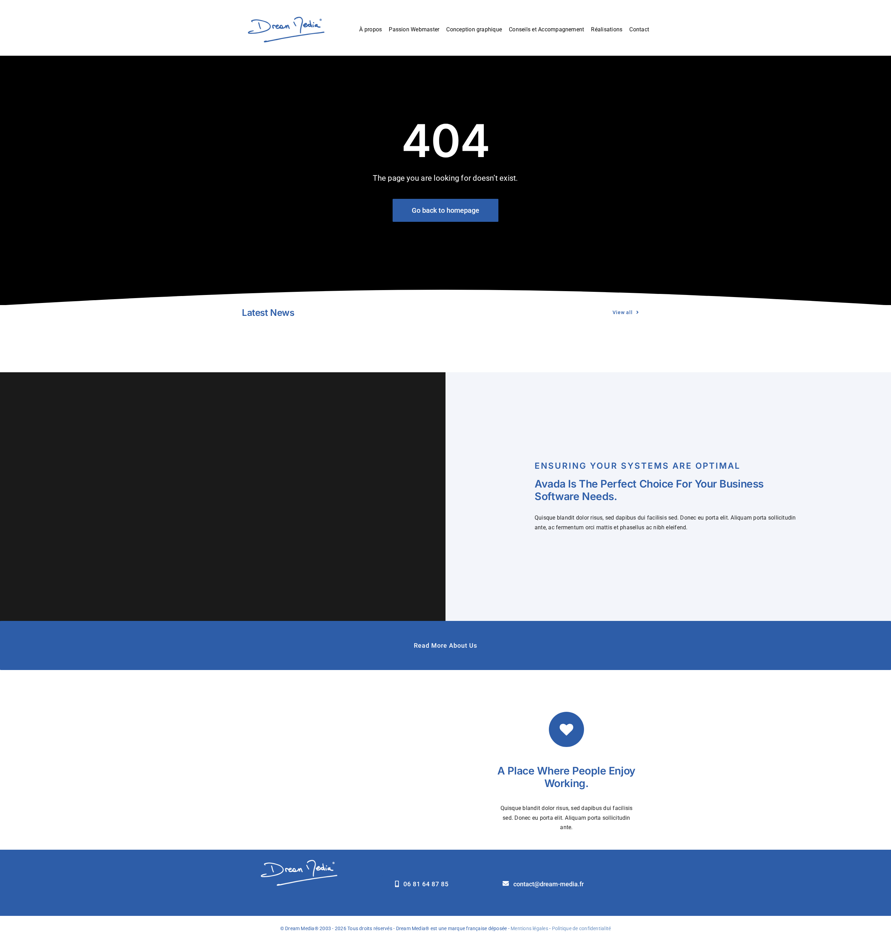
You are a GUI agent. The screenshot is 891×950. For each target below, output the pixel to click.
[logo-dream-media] (285, 15)
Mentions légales (529, 928)
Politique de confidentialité (581, 928)
